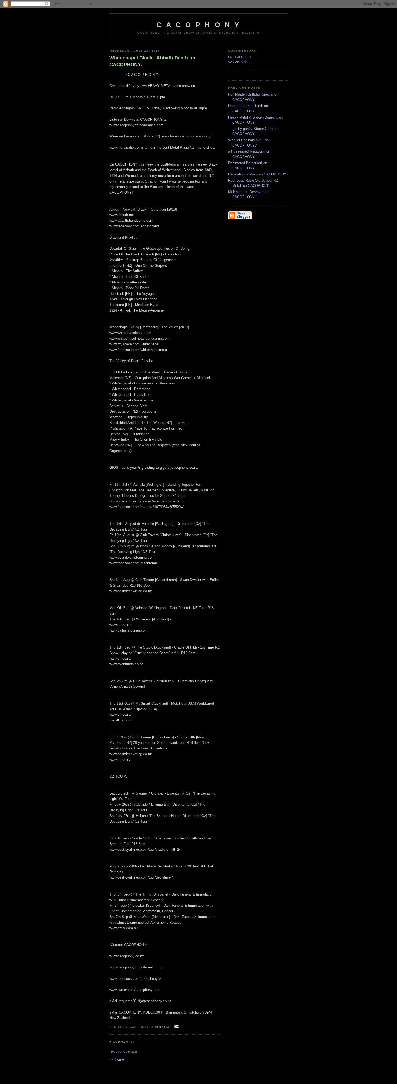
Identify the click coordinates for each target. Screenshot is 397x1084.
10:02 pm (161, 1026)
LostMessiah (239, 56)
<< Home (116, 1059)
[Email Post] (176, 1027)
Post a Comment (125, 1051)
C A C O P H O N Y (198, 25)
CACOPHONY (238, 61)
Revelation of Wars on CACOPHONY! (257, 174)
